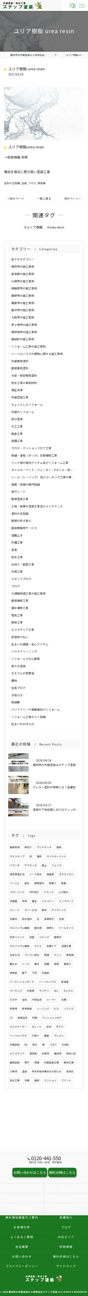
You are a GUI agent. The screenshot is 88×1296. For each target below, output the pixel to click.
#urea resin (55, 227)
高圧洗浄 (17, 390)
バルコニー (48, 901)
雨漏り (52, 883)
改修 (24, 901)
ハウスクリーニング (24, 651)
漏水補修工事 (19, 608)
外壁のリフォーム (22, 412)
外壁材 (13, 919)
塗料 (26, 883)
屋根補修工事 (19, 600)
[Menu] (81, 5)
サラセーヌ (31, 865)
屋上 (44, 865)
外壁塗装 (15, 1044)
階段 (58, 847)
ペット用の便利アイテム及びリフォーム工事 (39, 463)
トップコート (66, 901)
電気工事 (17, 615)
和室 (31, 937)
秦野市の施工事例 (22, 296)
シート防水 (35, 874)
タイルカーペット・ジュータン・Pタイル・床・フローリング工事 (43, 470)
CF (11, 1017)
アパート (66, 1080)
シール (25, 963)
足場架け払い (19, 637)
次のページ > (72, 198)
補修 (39, 856)
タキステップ (17, 856)
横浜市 (57, 1053)
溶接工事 (66, 946)
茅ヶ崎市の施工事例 (24, 325)
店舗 (46, 963)
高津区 (70, 1071)
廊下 (24, 972)
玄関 (63, 999)
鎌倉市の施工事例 (22, 303)
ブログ (32, 183)
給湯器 (65, 981)
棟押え (50, 927)
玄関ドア (51, 946)
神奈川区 (71, 1053)
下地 (34, 972)
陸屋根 (50, 874)
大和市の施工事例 (22, 317)
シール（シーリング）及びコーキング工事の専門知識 (43, 477)
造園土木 (17, 535)
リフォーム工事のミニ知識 (28, 717)
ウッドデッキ (44, 847)
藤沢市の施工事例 (22, 310)
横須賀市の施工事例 (24, 332)
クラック (49, 892)
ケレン (57, 954)
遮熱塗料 (39, 883)
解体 (44, 910)
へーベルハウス (18, 1035)
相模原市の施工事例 (24, 288)
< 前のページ (15, 198)
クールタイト (66, 927)
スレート (15, 910)
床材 (48, 1026)
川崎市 (13, 1071)
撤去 (36, 963)
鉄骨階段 (27, 1008)
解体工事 (17, 622)
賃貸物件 (49, 919)
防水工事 (17, 557)
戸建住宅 (37, 999)
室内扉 (38, 927)
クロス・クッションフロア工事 (31, 448)
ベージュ (14, 883)
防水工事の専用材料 (24, 383)
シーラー (51, 999)
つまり (53, 1044)
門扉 (34, 1017)
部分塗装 (17, 419)
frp (26, 1044)
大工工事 (17, 426)
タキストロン (66, 874)
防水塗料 (27, 919)
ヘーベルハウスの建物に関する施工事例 (37, 354)
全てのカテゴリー (22, 259)
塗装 (24, 183)
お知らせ (17, 695)
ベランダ (15, 865)
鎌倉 (46, 1035)
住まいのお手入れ (22, 724)
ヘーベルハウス (47, 981)
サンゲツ (44, 990)
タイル (38, 946)
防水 (34, 1044)
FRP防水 (34, 892)
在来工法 (15, 954)
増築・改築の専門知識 (25, 484)
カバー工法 (31, 910)
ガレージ (37, 1026)
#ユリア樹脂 (33, 227)
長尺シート (18, 492)
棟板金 (13, 972)
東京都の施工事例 (22, 274)
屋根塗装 (15, 1062)
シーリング (43, 1008)
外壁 (27, 1080)
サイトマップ (66, 1266)
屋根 (36, 1080)
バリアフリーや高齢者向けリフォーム (35, 709)
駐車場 (13, 1008)
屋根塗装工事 (19, 499)
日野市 (45, 1053)
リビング (44, 937)
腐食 (63, 883)
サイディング (59, 910)
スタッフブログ (21, 579)
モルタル (68, 990)
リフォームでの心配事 (25, 659)
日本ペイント (17, 937)
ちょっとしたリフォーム (27, 405)
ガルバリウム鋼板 (19, 946)
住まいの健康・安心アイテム (29, 644)
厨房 (56, 963)
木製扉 (30, 990)
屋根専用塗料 (19, 368)
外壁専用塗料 (19, 361)
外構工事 (17, 542)
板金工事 (17, 434)
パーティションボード (22, 981)
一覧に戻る (44, 198)
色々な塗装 (18, 666)
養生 (34, 901)
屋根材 (57, 937)
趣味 (14, 680)
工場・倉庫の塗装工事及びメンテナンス (37, 506)
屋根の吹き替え (21, 521)
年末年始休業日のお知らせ (46, 1071)
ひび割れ (63, 892)
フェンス (56, 865)
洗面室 (13, 901)
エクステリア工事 (22, 630)
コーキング (16, 990)
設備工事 (17, 441)
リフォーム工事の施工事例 (28, 346)
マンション (50, 1080)
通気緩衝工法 (17, 874)
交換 (61, 919)
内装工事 (17, 571)
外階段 (45, 972)
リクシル (69, 1008)
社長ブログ (18, 688)
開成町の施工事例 (22, 339)
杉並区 (65, 1044)
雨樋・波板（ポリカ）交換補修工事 (34, 455)
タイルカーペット (56, 856)
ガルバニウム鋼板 (19, 927)
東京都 (33, 1053)
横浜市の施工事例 (22, 266)
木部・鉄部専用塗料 (24, 375)
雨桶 (36, 1062)
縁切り (28, 847)
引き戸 (13, 999)
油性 (24, 999)
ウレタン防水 (32, 954)
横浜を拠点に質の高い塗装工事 (27, 171)
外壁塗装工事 (19, 397)
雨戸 (27, 1062)
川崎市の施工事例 (22, 281)
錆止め (13, 963)
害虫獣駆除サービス (24, 528)
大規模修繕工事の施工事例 (28, 593)
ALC (56, 990)
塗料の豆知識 (12, 183)
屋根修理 (15, 847)
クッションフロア (52, 1017)
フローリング (17, 892)
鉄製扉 (70, 954)
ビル (56, 1008)
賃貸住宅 (22, 1017)
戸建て (35, 1035)
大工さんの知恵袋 (22, 673)
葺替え (67, 963)
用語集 (42, 183)
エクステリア (17, 1053)
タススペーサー (18, 1026)
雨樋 (46, 954)
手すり (60, 1026)
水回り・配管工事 (22, 564)
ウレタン (59, 1035)
